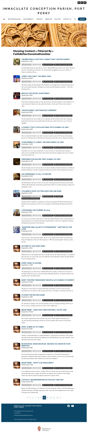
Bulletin (58, 19)
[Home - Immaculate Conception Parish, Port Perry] (4, 19)
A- (82, 2)
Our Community (28, 19)
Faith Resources (48, 64)
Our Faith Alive (27, 64)
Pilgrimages (59, 196)
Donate (82, 19)
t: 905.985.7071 (17, 413)
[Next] (60, 397)
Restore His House (14, 19)
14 (57, 398)
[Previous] (27, 397)
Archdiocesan (37, 64)
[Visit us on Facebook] (68, 406)
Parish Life (48, 19)
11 (47, 398)
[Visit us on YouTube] (72, 406)
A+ (79, 2)
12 (50, 398)
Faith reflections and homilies (64, 64)
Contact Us (67, 19)
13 (54, 398)
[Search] (75, 19)
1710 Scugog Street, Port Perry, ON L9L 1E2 (23, 411)
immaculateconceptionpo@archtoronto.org (23, 415)
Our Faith (39, 19)
